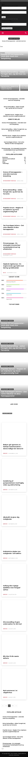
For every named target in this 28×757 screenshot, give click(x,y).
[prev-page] (13, 152)
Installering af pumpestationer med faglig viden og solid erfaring (13, 483)
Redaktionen (5, 421)
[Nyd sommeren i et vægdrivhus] (14, 678)
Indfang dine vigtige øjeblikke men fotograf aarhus (11, 588)
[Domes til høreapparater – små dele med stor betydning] (14, 52)
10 (12, 705)
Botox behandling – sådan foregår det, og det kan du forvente (14, 107)
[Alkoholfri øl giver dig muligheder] (14, 505)
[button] (26, 33)
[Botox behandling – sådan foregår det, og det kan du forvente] (14, 69)
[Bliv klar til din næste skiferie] (14, 644)
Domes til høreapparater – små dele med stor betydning (14, 99)
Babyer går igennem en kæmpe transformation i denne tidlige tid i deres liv (13, 446)
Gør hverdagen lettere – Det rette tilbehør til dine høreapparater (14, 142)
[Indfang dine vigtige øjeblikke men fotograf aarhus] (14, 574)
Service (5, 453)
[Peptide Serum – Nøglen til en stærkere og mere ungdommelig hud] (9, 85)
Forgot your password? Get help (10, 19)
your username (5, 10)
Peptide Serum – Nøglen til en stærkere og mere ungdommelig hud (14, 115)
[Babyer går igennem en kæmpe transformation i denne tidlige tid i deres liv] (14, 433)
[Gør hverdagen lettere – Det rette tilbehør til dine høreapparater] (14, 387)
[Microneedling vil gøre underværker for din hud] (14, 610)
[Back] (2, 2)
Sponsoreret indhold (7, 320)
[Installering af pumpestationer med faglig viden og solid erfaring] (14, 469)
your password (5, 15)
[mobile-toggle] (2, 33)
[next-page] (14, 152)
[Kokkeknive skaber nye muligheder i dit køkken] (14, 539)
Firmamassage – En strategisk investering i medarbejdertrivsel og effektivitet (14, 149)
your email (4, 26)
